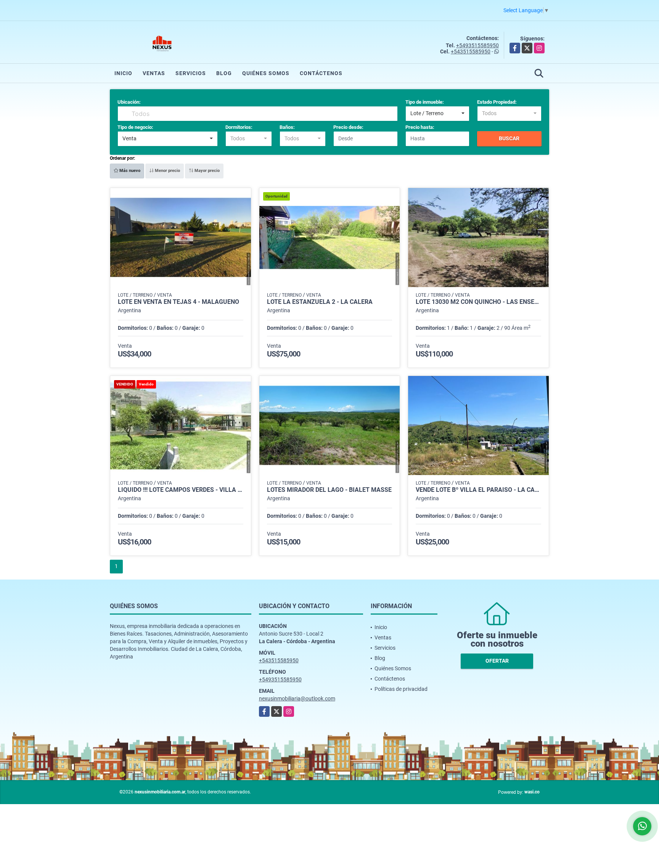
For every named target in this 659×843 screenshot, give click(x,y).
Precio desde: (348, 127)
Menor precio (167, 170)
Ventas (154, 73)
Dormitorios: (238, 127)
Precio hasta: (419, 127)
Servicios (190, 73)
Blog (224, 73)
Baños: (287, 127)
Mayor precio (206, 170)
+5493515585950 (477, 45)
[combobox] (437, 113)
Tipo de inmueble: (424, 102)
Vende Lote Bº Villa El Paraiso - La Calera (478, 490)
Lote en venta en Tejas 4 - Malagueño (178, 302)
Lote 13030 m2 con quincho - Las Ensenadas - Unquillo (478, 302)
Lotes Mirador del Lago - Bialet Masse (329, 490)
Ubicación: (129, 102)
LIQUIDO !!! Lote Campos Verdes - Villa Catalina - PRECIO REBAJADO (180, 490)
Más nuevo (129, 170)
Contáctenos (321, 73)
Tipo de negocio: (135, 127)
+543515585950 (470, 51)
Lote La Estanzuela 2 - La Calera (320, 302)
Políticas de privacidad (401, 689)
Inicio (123, 73)
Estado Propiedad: (497, 102)
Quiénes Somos (265, 73)
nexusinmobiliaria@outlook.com (297, 698)
